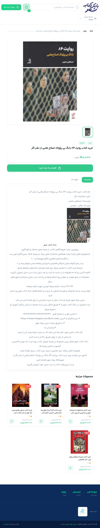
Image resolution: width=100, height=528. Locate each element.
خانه (91, 31)
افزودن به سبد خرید (47, 168)
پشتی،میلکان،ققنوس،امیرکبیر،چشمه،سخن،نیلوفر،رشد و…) (43, 263)
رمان (85, 31)
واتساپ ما (48, 327)
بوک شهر (51, 360)
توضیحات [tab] (87, 179)
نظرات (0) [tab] (74, 179)
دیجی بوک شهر (78, 300)
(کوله (72, 263)
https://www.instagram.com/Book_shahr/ (39, 318)
